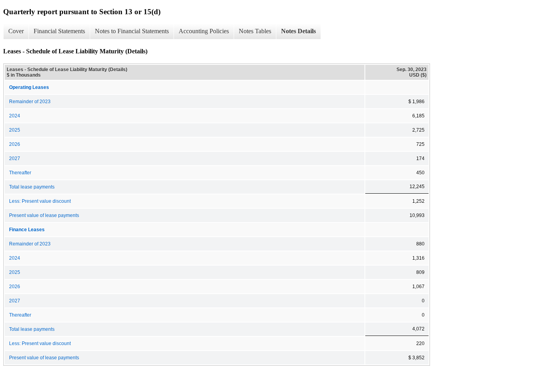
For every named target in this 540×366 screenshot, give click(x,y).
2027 (14, 158)
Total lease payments (32, 187)
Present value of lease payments (44, 215)
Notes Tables (255, 31)
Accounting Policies (204, 31)
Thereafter (20, 172)
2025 (14, 130)
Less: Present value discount (40, 201)
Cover (16, 31)
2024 (14, 115)
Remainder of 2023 (30, 101)
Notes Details (298, 31)
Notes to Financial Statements (132, 31)
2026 (14, 144)
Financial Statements (59, 31)
